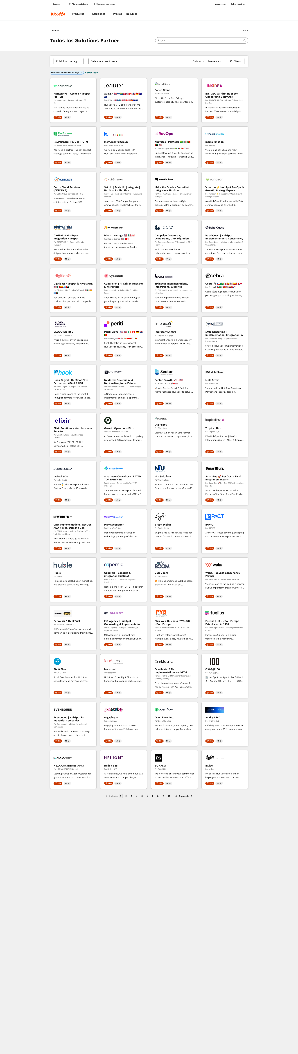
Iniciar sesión (220, 4)
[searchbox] (201, 40)
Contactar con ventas (105, 4)
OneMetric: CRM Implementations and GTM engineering (171, 671)
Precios (117, 13)
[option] (67, 61)
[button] (244, 30)
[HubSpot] (57, 14)
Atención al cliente (80, 4)
